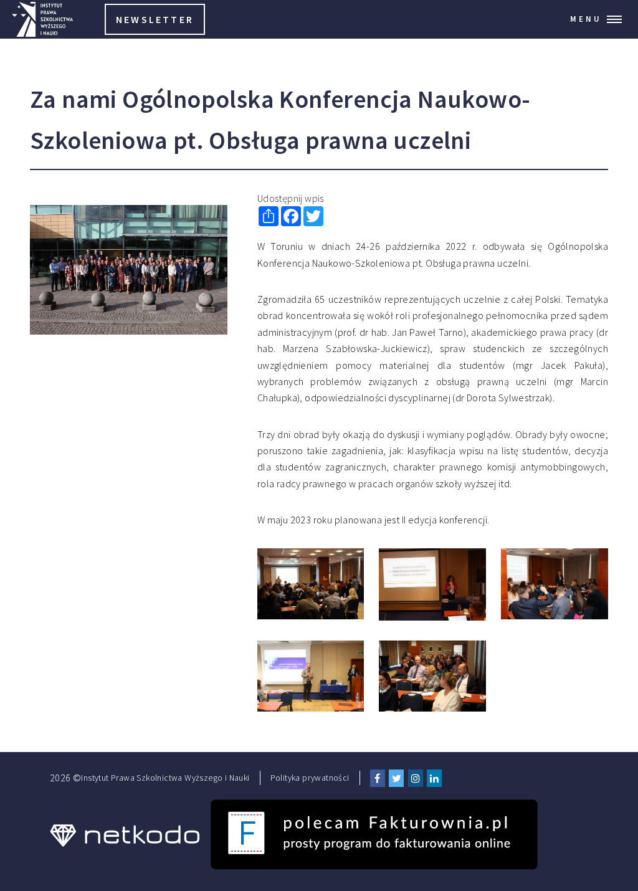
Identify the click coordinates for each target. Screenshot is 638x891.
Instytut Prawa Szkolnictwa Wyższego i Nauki (165, 777)
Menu (586, 19)
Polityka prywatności (310, 777)
